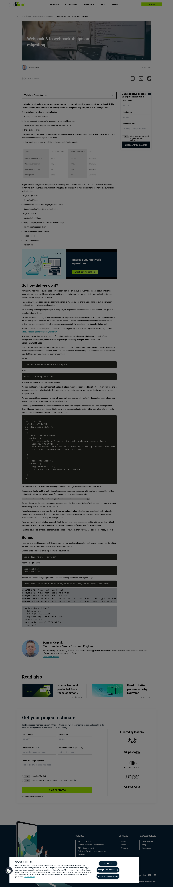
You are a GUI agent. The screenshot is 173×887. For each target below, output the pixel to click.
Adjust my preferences (108, 876)
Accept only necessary (108, 870)
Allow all (108, 864)
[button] (9, 871)
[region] (74, 870)
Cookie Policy (29, 877)
